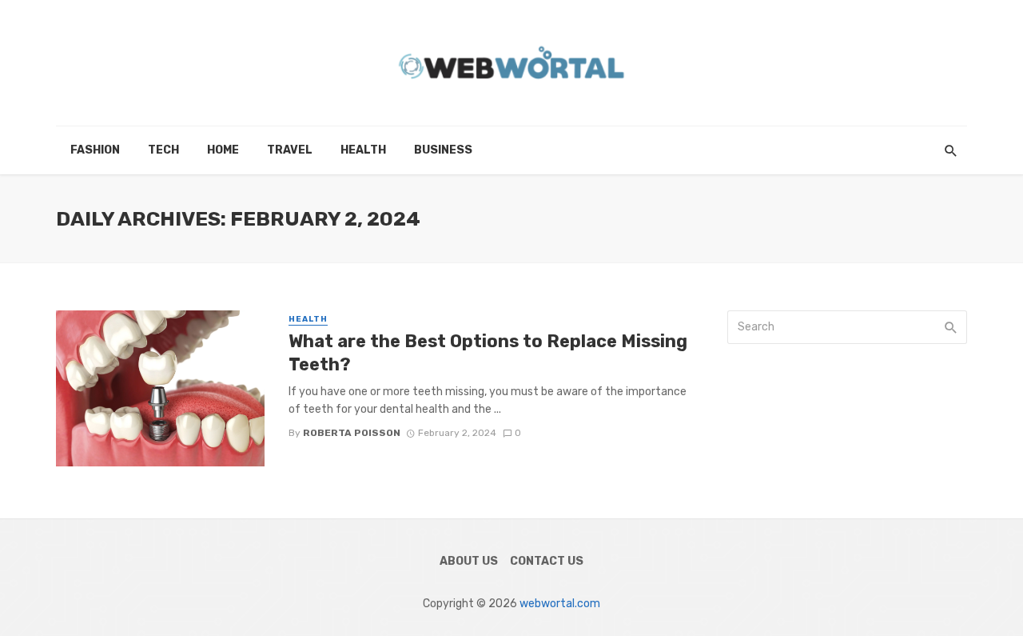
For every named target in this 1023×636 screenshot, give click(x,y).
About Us (469, 561)
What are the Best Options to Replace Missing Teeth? (488, 352)
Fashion (95, 150)
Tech (163, 150)
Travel (289, 150)
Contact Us (546, 561)
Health (363, 150)
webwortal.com (559, 603)
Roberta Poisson (351, 432)
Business (443, 150)
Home (223, 150)
